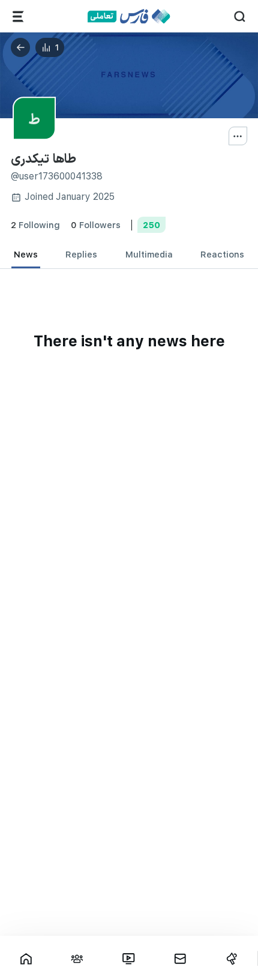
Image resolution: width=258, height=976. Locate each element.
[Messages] (180, 959)
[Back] (20, 47)
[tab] (26, 254)
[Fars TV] (129, 959)
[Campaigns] (231, 959)
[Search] (239, 16)
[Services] (18, 16)
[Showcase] (26, 959)
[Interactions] (77, 959)
